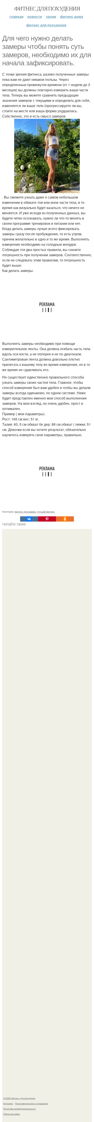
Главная (16, 16)
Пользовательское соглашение (31, 1103)
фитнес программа (25, 511)
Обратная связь (11, 1113)
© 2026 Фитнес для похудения (19, 1098)
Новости (34, 16)
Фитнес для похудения (47, 8)
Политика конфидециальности (19, 1108)
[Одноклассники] (65, 519)
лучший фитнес (46, 511)
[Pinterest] (47, 519)
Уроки (51, 16)
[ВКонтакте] (29, 519)
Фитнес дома (71, 16)
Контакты (8, 1103)
